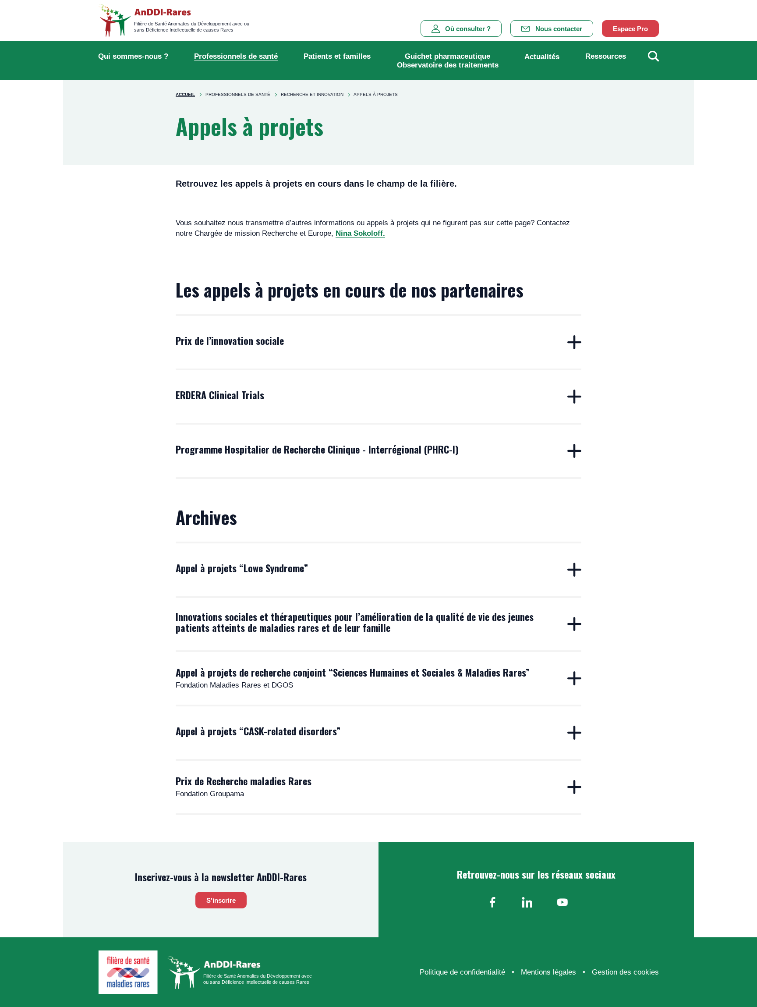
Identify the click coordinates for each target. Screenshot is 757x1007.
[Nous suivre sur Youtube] (562, 902)
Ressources (605, 56)
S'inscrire (221, 900)
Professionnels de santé (236, 56)
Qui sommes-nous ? (133, 56)
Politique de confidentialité (462, 972)
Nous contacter (558, 28)
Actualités (541, 57)
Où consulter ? (468, 28)
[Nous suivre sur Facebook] (492, 902)
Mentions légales (548, 972)
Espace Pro (630, 28)
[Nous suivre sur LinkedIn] (527, 902)
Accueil (185, 94)
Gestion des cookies (625, 972)
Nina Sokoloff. (360, 233)
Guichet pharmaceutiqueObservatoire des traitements (448, 60)
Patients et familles (337, 56)
